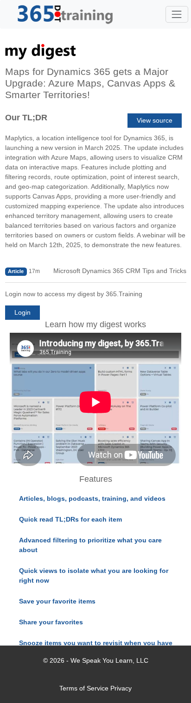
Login (22, 312)
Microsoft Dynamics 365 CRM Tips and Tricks (119, 270)
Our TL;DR (26, 117)
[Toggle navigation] (177, 14)
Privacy (121, 688)
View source (154, 120)
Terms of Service (83, 688)
